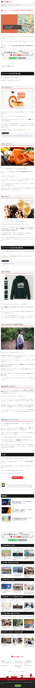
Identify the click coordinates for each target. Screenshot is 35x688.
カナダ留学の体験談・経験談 (5, 616)
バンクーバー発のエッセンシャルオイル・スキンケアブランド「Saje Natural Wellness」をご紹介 (22, 519)
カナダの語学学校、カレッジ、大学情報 (7, 599)
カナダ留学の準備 (4, 548)
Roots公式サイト (3, 300)
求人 (26, 671)
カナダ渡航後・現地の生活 (16, 503)
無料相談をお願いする (17, 477)
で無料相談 (13, 58)
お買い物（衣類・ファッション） (9, 263)
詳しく (3, 683)
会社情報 (9, 671)
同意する (17, 685)
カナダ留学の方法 (4, 582)
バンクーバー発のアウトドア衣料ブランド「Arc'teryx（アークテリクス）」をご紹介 (22, 510)
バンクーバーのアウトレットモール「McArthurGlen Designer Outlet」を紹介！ (21, 502)
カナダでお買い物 (22, 503)
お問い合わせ (22, 671)
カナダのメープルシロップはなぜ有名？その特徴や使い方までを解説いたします (17, 135)
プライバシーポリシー (15, 671)
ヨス (6, 483)
